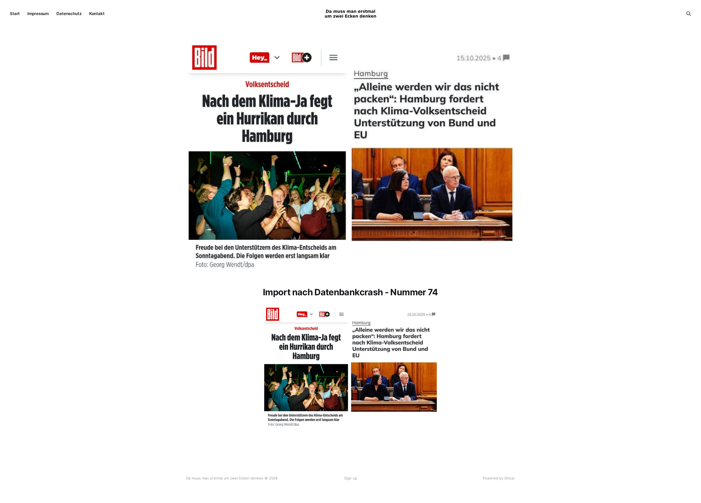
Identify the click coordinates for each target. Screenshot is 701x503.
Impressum (38, 13)
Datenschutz (69, 13)
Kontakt (97, 13)
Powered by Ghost (499, 478)
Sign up (350, 478)
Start (15, 13)
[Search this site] (689, 14)
